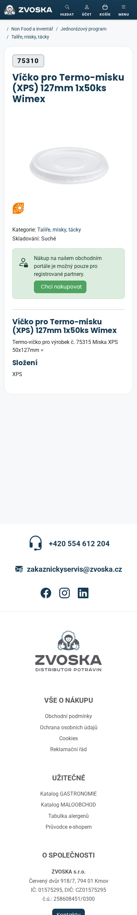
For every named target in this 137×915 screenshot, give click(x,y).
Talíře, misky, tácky (59, 229)
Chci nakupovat (61, 287)
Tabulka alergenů (68, 816)
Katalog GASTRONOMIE (68, 793)
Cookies (68, 738)
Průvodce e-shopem (69, 826)
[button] (86, 9)
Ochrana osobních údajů (68, 727)
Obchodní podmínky (68, 716)
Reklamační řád (68, 749)
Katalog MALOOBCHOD (68, 804)
